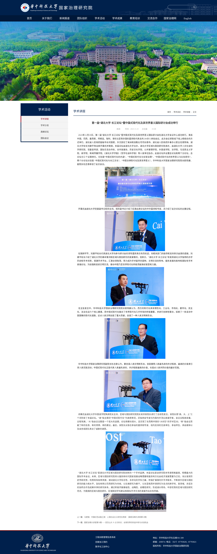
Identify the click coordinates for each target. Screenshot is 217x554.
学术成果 (117, 18)
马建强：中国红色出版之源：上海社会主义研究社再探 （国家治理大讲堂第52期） (116, 517)
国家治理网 (170, 18)
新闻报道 (65, 18)
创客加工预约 (101, 542)
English (188, 18)
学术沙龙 (45, 125)
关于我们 (47, 18)
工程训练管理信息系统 (105, 537)
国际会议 (45, 138)
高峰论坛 (45, 132)
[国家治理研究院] (56, 4)
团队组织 (82, 18)
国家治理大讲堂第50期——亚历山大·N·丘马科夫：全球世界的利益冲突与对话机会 (116, 522)
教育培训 (135, 18)
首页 (29, 18)
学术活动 (100, 18)
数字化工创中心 (102, 547)
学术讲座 (45, 119)
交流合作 (152, 18)
